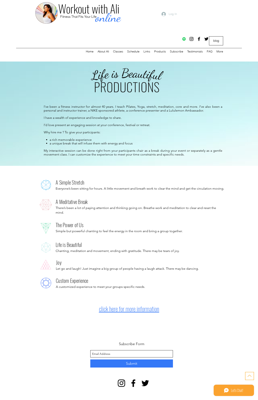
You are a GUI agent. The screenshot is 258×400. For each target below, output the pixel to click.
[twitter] (206, 39)
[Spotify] (184, 39)
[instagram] (191, 39)
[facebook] (199, 39)
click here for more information (129, 308)
